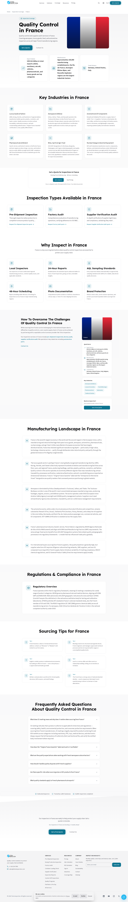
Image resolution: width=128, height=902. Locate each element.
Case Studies (79, 862)
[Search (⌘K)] (99, 3)
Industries (67, 872)
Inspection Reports (50, 875)
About (77, 859)
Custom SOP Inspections (52, 878)
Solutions (49, 3)
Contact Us (39, 48)
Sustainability (79, 869)
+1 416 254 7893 (13, 866)
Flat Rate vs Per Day (50, 884)
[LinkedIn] (104, 896)
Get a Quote (115, 3)
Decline (83, 896)
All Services (48, 888)
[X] (119, 896)
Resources (66, 3)
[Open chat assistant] (124, 897)
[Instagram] (114, 896)
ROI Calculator (68, 865)
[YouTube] (109, 896)
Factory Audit (49, 865)
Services (41, 3)
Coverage (57, 3)
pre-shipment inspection (55, 337)
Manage (90, 896)
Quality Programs (50, 881)
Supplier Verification (50, 872)
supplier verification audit (29, 339)
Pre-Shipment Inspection (52, 859)
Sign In (107, 3)
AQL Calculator (68, 862)
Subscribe (116, 865)
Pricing (73, 3)
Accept (75, 896)
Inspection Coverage (18, 12)
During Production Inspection (53, 862)
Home (8, 12)
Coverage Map (68, 875)
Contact (77, 872)
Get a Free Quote (97, 408)
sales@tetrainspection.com (17, 869)
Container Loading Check (52, 869)
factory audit (68, 337)
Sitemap (77, 875)
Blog (76, 865)
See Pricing (70, 180)
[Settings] (103, 3)
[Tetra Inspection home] (12, 3)
